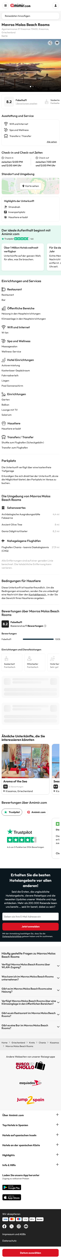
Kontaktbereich (37, 594)
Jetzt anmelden (31, 926)
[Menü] (5, 5)
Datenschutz (9, 1240)
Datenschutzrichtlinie (12, 936)
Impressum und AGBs (14, 1234)
